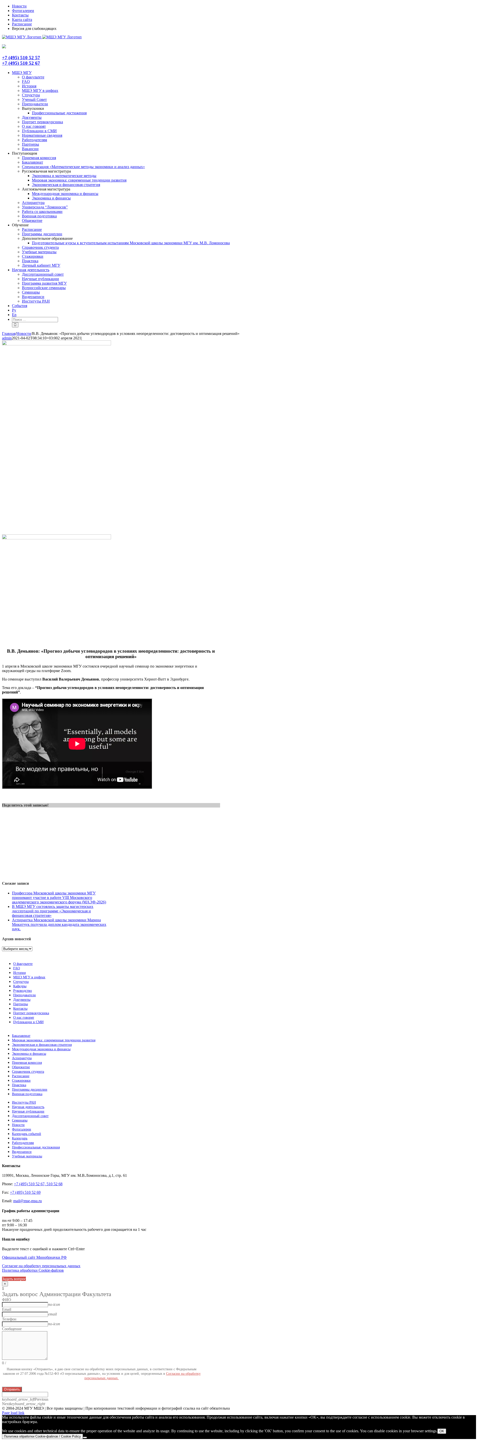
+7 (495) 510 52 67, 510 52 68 (38, 1184)
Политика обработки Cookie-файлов (33, 1270)
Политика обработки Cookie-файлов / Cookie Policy (42, 1436)
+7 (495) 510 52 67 (21, 63)
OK (441, 1431)
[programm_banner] (56, 344)
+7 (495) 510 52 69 (25, 1192)
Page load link (13, 1413)
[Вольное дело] (56, 538)
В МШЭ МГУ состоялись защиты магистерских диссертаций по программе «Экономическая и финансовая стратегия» (52, 911)
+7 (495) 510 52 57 (21, 57)
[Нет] (85, 1437)
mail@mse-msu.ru (27, 1201)
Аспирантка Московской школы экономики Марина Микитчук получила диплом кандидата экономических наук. (59, 924)
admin (7, 338)
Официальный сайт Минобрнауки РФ (34, 1257)
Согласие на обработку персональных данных (41, 1266)
